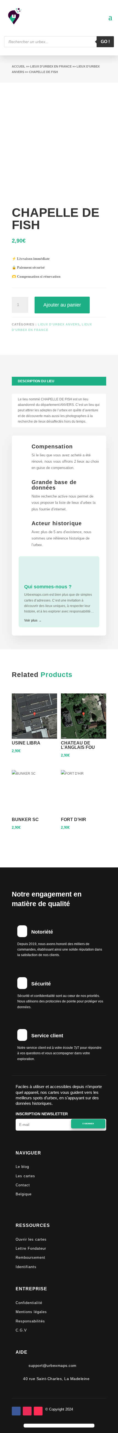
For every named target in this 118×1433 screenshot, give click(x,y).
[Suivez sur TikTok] (38, 1411)
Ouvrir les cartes (31, 1239)
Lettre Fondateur (31, 1248)
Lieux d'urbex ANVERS (59, 324)
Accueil (18, 66)
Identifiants (26, 1267)
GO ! (105, 41)
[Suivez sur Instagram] (27, 1411)
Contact (23, 1185)
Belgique (24, 1194)
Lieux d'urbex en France (51, 66)
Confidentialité (29, 1303)
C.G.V (21, 1330)
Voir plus (33, 620)
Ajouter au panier (62, 305)
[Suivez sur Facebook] (16, 1411)
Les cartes (25, 1176)
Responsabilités (30, 1321)
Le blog (22, 1167)
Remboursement (30, 1257)
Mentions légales (31, 1312)
